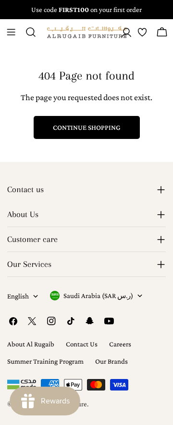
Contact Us (82, 344)
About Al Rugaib (30, 344)
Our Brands (111, 361)
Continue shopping (87, 127)
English (18, 296)
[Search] (30, 32)
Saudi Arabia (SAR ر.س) (98, 295)
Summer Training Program (45, 361)
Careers (120, 344)
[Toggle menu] (11, 32)
